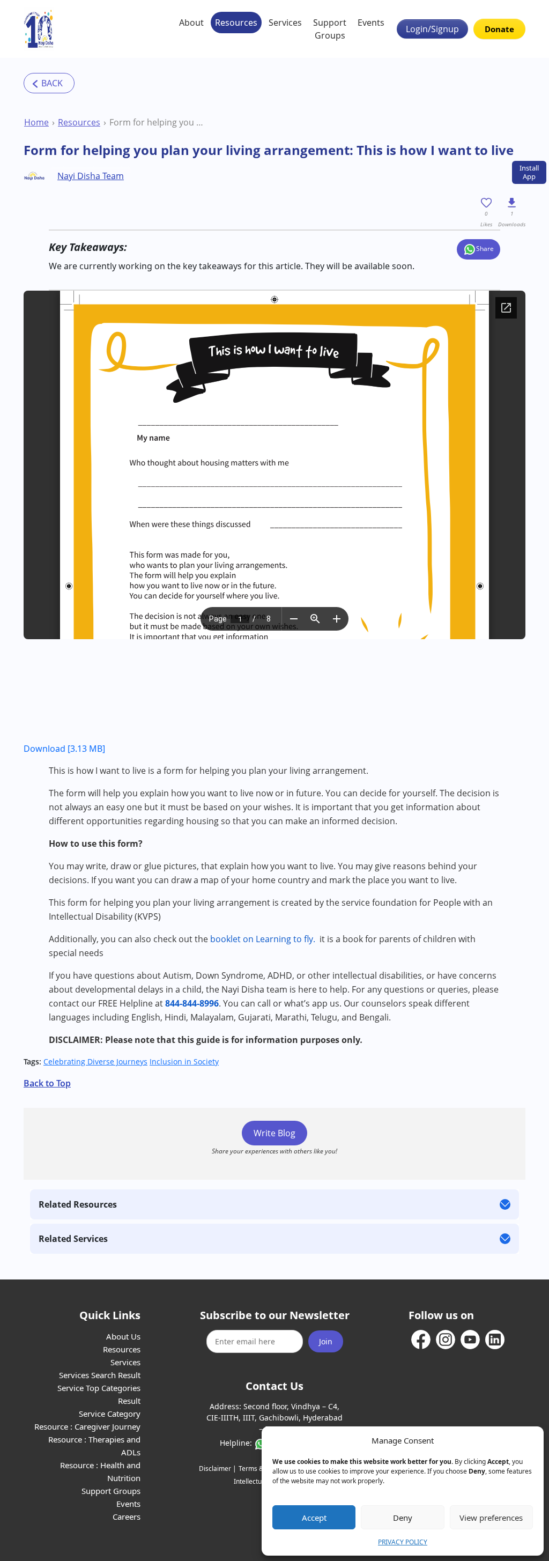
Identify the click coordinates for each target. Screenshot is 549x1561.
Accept (314, 1517)
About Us (123, 1336)
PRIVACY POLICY (402, 1542)
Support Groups (329, 29)
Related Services (73, 1239)
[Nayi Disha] (39, 29)
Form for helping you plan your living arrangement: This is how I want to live (156, 122)
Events (371, 22)
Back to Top (47, 1083)
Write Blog (274, 1133)
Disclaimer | (217, 1468)
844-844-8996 (192, 1003)
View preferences (491, 1517)
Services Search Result (99, 1375)
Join (325, 1341)
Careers (126, 1516)
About (191, 22)
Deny (402, 1517)
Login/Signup (432, 29)
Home (36, 122)
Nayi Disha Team (90, 176)
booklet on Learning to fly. (262, 939)
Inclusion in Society (184, 1061)
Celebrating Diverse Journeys (95, 1061)
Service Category (109, 1413)
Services (285, 22)
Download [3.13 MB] (64, 748)
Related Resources (78, 1204)
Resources (236, 22)
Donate (499, 29)
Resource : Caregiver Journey (87, 1426)
